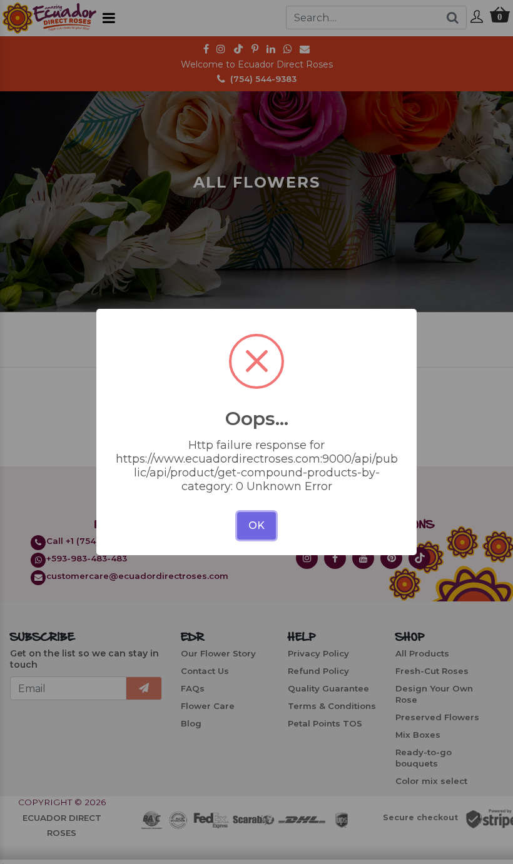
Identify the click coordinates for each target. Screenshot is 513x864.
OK (256, 525)
